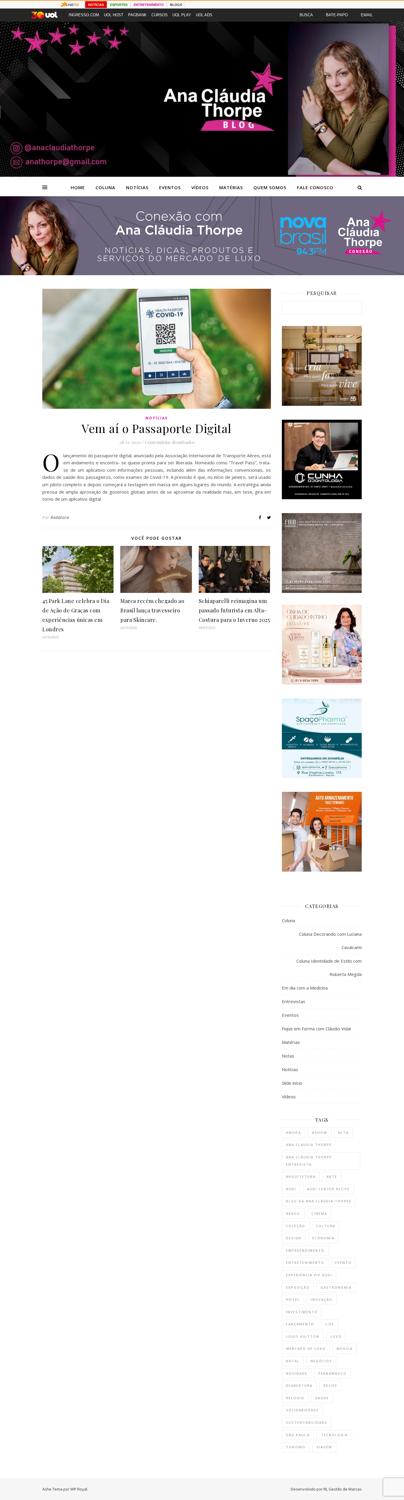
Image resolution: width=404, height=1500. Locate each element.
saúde (322, 1398)
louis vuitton (302, 1336)
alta (343, 1132)
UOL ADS (204, 15)
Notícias (137, 187)
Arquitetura (301, 1176)
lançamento (300, 1324)
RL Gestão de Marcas (343, 1489)
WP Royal (78, 1489)
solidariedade (302, 1410)
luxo (336, 1336)
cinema (319, 1213)
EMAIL (367, 15)
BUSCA (306, 15)
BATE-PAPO (337, 15)
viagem (324, 1447)
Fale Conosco (315, 187)
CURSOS (159, 15)
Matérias (231, 187)
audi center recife (328, 1189)
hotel (293, 1299)
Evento (343, 1262)
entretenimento (305, 1262)
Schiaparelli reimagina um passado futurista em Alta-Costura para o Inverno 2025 (234, 610)
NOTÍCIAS (96, 5)
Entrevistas (293, 1001)
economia (323, 1238)
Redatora (60, 517)
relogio (295, 1398)
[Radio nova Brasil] (202, 273)
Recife (330, 1385)
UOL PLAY (181, 15)
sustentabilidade (306, 1422)
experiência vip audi (309, 1275)
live (329, 1324)
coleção (295, 1226)
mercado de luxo (306, 1348)
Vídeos (200, 187)
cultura (325, 1226)
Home (78, 187)
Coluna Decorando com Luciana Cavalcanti (330, 940)
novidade (296, 1373)
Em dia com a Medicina (305, 988)
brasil (293, 1213)
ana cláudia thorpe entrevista (309, 1161)
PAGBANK (137, 15)
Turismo (296, 1447)
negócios (321, 1361)
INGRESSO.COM (84, 15)
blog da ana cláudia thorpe (319, 1201)
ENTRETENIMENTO (149, 5)
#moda (293, 1132)
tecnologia (334, 1435)
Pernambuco (332, 1373)
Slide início (292, 1083)
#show (319, 1132)
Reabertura (299, 1385)
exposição (298, 1287)
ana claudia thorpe (309, 1144)
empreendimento (305, 1250)
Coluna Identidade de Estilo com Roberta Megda (329, 967)
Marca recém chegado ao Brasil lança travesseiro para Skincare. (152, 610)
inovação (321, 1299)
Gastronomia (336, 1287)
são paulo (298, 1435)
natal (293, 1361)
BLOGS (176, 5)
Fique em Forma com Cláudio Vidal (316, 1029)
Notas (288, 1056)
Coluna (105, 187)
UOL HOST (113, 15)
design (293, 1238)
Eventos (170, 187)
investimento (302, 1312)
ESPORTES (118, 5)
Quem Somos (269, 187)
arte (332, 1176)
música (345, 1348)
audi (291, 1189)
